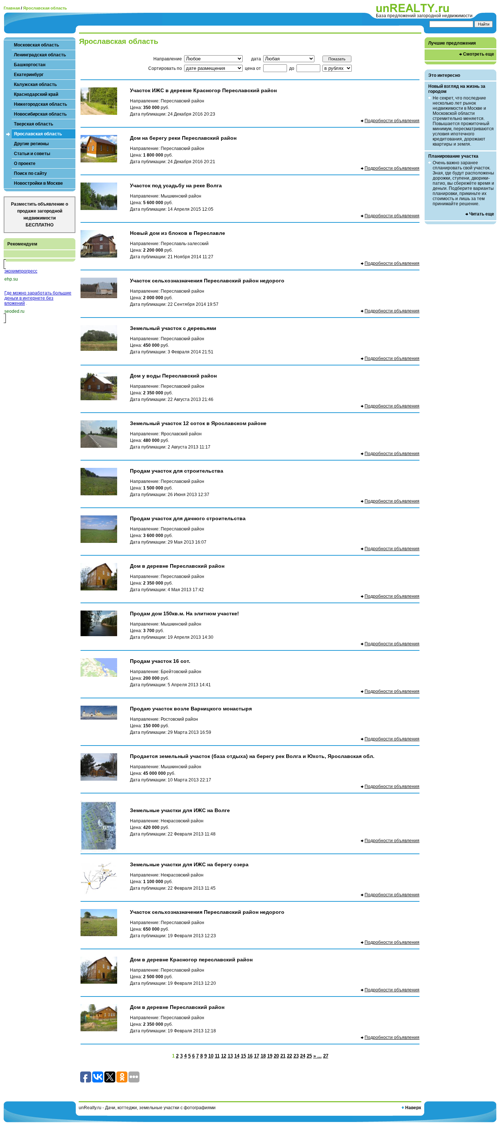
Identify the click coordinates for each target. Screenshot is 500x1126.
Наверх (413, 1107)
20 (276, 1056)
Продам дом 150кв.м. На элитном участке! (184, 613)
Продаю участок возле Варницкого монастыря (191, 709)
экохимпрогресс (20, 271)
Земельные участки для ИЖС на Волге (180, 810)
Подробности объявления (392, 120)
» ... (317, 1056)
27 (325, 1056)
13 (230, 1056)
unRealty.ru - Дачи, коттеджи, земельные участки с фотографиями (147, 1107)
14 (236, 1056)
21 (283, 1056)
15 (243, 1056)
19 (269, 1056)
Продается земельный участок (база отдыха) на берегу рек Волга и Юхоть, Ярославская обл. (252, 756)
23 (296, 1056)
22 (289, 1056)
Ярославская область (45, 8)
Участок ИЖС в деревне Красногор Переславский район (203, 90)
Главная (12, 8)
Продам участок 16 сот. (160, 661)
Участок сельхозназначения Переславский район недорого (207, 281)
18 (263, 1056)
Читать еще (481, 214)
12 (223, 1056)
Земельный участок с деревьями (173, 328)
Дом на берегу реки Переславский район (183, 138)
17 (256, 1056)
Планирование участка (453, 156)
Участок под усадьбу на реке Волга (176, 185)
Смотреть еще (478, 54)
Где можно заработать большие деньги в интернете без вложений (37, 298)
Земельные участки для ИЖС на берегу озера (189, 864)
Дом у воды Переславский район (173, 376)
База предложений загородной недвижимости (424, 15)
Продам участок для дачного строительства (188, 518)
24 (302, 1056)
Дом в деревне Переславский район (177, 566)
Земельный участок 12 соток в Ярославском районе (198, 423)
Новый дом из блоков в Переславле (177, 233)
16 (250, 1056)
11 (217, 1056)
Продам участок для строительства (176, 471)
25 (309, 1056)
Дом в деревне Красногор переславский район (191, 959)
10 (210, 1056)
